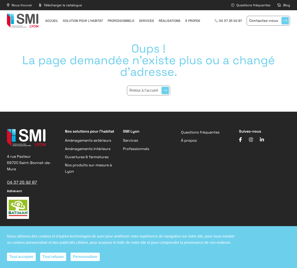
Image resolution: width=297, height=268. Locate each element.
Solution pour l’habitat (83, 20)
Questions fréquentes (253, 5)
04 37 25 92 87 (230, 20)
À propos (192, 20)
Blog (286, 5)
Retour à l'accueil (143, 90)
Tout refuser (53, 257)
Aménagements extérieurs (88, 140)
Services (146, 20)
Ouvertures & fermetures (87, 156)
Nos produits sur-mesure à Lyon (88, 168)
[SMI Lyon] (22, 21)
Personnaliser (85, 257)
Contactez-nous (263, 20)
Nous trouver (21, 5)
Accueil (51, 20)
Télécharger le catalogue (62, 5)
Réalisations (170, 20)
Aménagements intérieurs (87, 148)
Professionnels (121, 20)
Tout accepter (21, 257)
